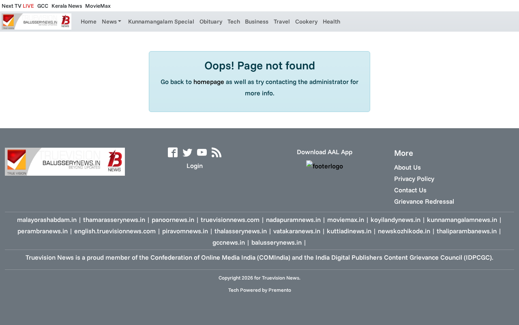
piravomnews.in (185, 231)
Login (195, 165)
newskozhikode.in (404, 231)
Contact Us (410, 190)
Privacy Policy (414, 178)
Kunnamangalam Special (161, 21)
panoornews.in (173, 219)
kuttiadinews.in (349, 231)
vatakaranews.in (296, 231)
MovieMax (98, 5)
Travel (282, 21)
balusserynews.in (276, 242)
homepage (208, 81)
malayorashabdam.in (47, 219)
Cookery (306, 21)
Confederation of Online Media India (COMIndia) (220, 257)
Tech (233, 21)
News (109, 21)
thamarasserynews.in (114, 219)
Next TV (18, 5)
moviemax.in (345, 219)
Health (331, 21)
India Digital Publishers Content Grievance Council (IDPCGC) (403, 257)
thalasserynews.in (240, 231)
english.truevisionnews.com (115, 231)
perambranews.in (42, 231)
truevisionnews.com (230, 219)
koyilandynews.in (395, 219)
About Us (407, 167)
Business (256, 21)
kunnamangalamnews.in (462, 219)
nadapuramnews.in (293, 219)
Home (89, 21)
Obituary (210, 21)
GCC (42, 5)
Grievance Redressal (424, 201)
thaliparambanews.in (467, 231)
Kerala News (66, 5)
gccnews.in (228, 242)
